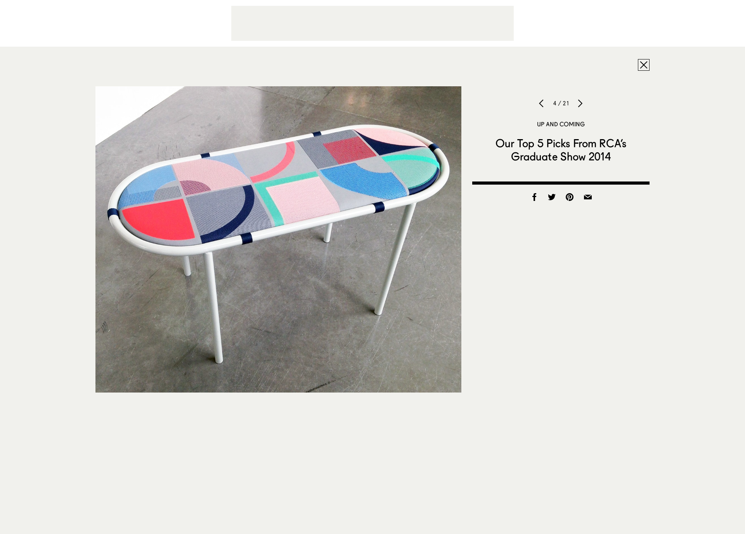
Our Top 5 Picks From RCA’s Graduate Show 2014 (561, 149)
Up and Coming (561, 123)
